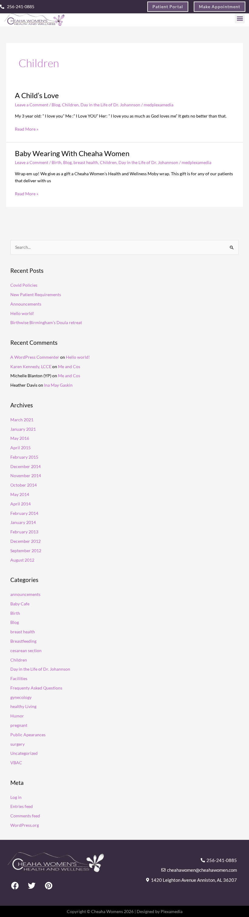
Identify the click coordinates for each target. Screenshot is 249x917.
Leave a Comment (31, 104)
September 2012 (25, 550)
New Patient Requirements (35, 294)
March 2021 (21, 419)
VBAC (16, 762)
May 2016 (19, 438)
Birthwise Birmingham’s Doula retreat (46, 322)
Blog (56, 104)
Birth (56, 162)
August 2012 (22, 560)
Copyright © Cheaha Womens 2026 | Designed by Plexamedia (124, 911)
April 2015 (20, 447)
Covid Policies (23, 285)
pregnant (18, 725)
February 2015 (24, 457)
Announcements (25, 303)
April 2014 (20, 503)
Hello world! (22, 313)
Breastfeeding (23, 641)
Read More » (26, 129)
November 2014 (25, 475)
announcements (25, 594)
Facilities (18, 678)
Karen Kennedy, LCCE (30, 366)
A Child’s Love (37, 95)
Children (70, 104)
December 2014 (25, 466)
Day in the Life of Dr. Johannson (110, 104)
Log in (16, 797)
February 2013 (24, 531)
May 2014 (19, 494)
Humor (17, 715)
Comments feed (25, 815)
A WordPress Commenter (34, 357)
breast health (85, 162)
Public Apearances (28, 734)
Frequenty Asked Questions (36, 687)
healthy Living (23, 706)
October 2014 (23, 485)
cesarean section (26, 650)
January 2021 (23, 429)
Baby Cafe (19, 603)
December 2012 (25, 541)
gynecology (21, 697)
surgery (17, 744)
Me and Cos (69, 366)
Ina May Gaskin (58, 385)
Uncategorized (24, 753)
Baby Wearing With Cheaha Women (72, 153)
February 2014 (24, 513)
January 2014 (23, 522)
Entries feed (21, 806)
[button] (240, 18)
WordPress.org (24, 825)
